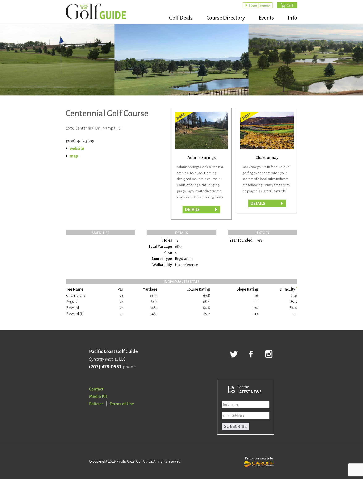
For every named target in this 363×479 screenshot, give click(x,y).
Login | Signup (259, 5)
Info (292, 18)
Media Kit (98, 396)
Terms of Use (122, 403)
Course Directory (225, 18)
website (77, 148)
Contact (96, 389)
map (74, 156)
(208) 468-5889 (80, 141)
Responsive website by (259, 458)
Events (266, 18)
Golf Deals (181, 18)
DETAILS (257, 203)
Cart (290, 5)
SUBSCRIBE (235, 426)
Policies (96, 403)
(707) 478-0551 (105, 367)
